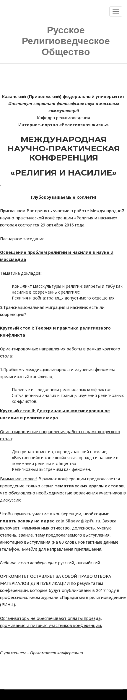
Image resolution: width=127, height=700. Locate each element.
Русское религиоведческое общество (66, 41)
